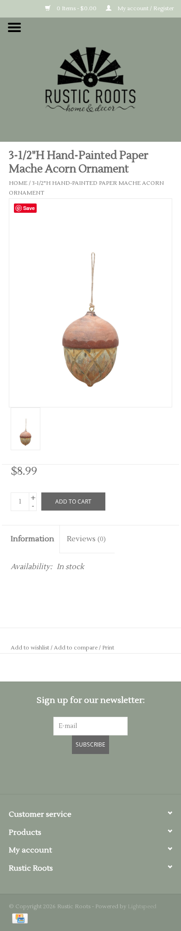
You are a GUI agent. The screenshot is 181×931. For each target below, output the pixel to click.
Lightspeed (142, 906)
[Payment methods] (18, 918)
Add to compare (76, 647)
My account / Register (145, 8)
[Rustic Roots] (90, 79)
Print (108, 647)
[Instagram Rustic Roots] (107, 772)
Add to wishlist (30, 647)
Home (18, 183)
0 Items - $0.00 (76, 8)
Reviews (86, 539)
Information (32, 539)
